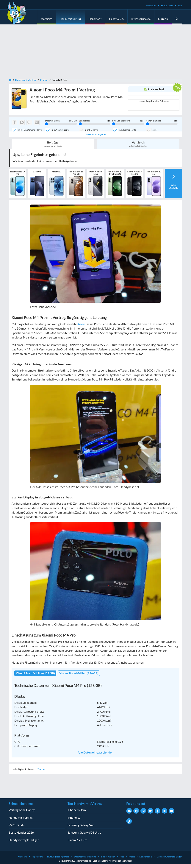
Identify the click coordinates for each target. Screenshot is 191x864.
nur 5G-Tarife (91, 129)
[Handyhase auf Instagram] (164, 811)
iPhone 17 (74, 817)
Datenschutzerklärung (85, 856)
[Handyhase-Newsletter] (129, 811)
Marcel (41, 769)
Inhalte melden (108, 856)
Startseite (46, 18)
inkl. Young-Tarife (60, 129)
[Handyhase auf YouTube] (171, 811)
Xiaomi (44, 80)
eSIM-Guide (16, 825)
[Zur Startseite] (10, 80)
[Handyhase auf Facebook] (157, 811)
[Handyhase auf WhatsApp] (143, 811)
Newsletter (151, 5)
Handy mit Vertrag (70, 18)
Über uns (22, 856)
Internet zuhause (141, 18)
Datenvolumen (61, 121)
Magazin (163, 18)
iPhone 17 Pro (77, 810)
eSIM (154, 129)
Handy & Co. (116, 18)
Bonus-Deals (167, 5)
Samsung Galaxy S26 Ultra (84, 832)
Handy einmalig (162, 121)
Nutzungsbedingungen (58, 856)
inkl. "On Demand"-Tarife (30, 129)
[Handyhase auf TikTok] (129, 821)
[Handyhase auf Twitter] (150, 811)
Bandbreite (94, 121)
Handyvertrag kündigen (24, 840)
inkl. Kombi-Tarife (127, 129)
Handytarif (95, 18)
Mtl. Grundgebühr (128, 121)
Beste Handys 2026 (21, 832)
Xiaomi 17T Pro (77, 840)
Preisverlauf (156, 89)
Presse (132, 856)
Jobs (180, 5)
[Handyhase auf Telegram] (136, 811)
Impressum (37, 856)
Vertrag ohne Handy (22, 810)
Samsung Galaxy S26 (81, 825)
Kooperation (145, 856)
